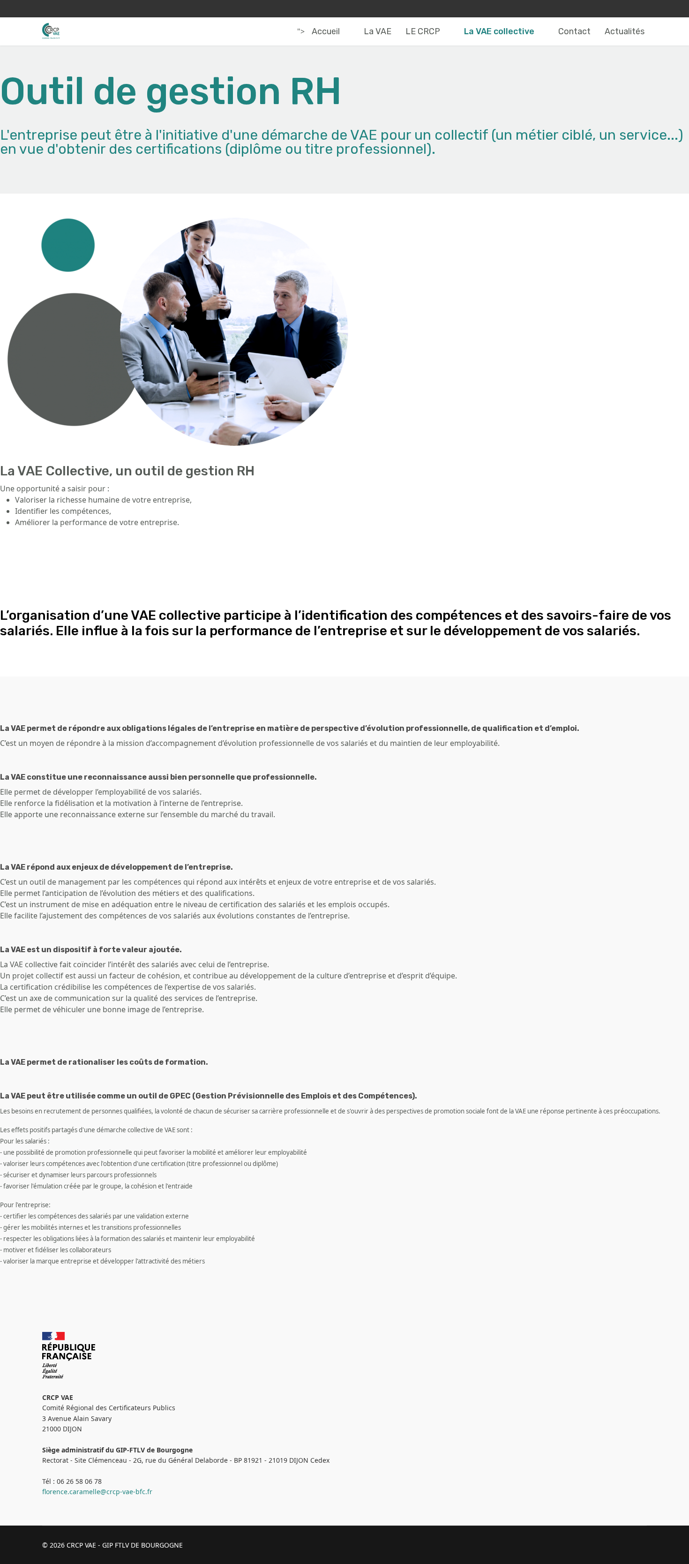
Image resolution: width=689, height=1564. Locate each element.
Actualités (624, 31)
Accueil (326, 31)
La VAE (377, 31)
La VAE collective (499, 31)
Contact (574, 31)
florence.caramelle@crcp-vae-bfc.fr (97, 1491)
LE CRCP (422, 31)
